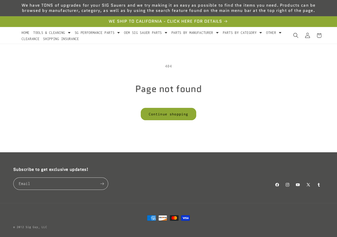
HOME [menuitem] (26, 33)
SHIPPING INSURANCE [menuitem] (61, 39)
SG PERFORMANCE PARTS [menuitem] (95, 33)
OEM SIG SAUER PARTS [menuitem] (143, 33)
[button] (296, 35)
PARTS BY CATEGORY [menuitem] (240, 33)
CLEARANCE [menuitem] (30, 39)
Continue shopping (168, 114)
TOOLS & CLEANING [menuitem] (49, 33)
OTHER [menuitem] (271, 33)
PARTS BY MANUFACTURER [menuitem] (192, 33)
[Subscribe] (102, 184)
